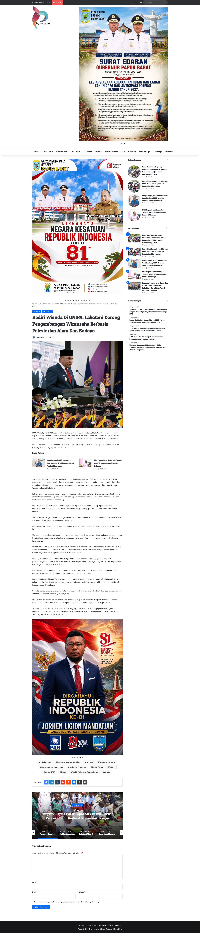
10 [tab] (89, 300)
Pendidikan (76, 152)
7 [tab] (81, 300)
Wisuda (107, 772)
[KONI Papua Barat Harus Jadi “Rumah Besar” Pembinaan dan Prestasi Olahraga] (85, 463)
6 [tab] (78, 300)
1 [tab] (121, 143)
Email (34, 892)
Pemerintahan (61, 152)
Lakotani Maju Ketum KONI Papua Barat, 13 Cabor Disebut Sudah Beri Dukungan (78, 816)
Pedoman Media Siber (114, 929)
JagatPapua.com (115, 925)
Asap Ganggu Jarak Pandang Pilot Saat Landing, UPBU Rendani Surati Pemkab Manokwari (60, 463)
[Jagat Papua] (41, 18)
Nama (35, 882)
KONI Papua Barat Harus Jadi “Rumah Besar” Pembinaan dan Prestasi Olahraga (108, 463)
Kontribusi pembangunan (52, 767)
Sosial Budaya (144, 152)
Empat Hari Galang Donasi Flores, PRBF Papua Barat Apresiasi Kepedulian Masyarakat (155, 183)
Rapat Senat (97, 767)
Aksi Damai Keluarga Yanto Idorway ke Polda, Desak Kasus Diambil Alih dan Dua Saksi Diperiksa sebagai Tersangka (105, 2)
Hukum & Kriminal (111, 152)
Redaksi (81, 929)
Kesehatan (88, 152)
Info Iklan (88, 929)
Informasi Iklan (99, 929)
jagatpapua (40, 337)
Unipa (63, 772)
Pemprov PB (47, 311)
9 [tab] (86, 300)
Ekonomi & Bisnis (129, 152)
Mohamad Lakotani (77, 767)
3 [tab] (70, 300)
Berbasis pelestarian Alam (68, 762)
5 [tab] (76, 300)
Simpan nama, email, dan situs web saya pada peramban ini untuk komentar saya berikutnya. (67, 902)
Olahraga (158, 152)
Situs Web (82, 892)
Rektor (112, 767)
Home (36, 303)
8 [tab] (84, 300)
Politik (97, 152)
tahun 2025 (50, 772)
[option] (78, 815)
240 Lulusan (46, 762)
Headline (43, 303)
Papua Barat (48, 152)
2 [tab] (124, 143)
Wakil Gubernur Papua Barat (85, 772)
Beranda (37, 152)
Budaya (89, 762)
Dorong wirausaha (107, 762)
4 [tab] (73, 300)
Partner (168, 152)
